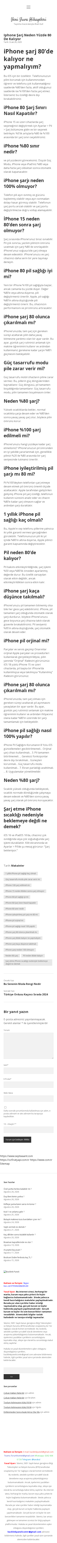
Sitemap (5, 1163)
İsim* (6, 1065)
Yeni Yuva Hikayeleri (28, 19)
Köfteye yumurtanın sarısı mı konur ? (20, 1204)
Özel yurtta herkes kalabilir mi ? (18, 1189)
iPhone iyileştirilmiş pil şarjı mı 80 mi (22, 914)
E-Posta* (7, 1079)
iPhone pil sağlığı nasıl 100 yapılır (20, 926)
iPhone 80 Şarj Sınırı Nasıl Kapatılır (21, 902)
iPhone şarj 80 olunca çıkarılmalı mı (21, 932)
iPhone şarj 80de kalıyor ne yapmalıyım (23, 938)
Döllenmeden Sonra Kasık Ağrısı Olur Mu (22, 1412)
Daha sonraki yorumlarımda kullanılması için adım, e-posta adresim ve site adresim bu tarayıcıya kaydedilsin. (27, 1113)
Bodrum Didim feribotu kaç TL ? (18, 1257)
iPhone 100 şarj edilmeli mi (18, 885)
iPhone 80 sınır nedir (15, 908)
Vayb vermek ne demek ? (15, 1227)
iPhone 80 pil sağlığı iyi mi (17, 897)
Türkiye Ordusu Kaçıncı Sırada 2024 (26, 994)
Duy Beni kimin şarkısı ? (14, 1196)
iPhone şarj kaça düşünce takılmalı (21, 944)
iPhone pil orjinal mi (14, 920)
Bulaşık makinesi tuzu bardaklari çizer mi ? (22, 1219)
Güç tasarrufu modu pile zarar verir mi (23, 879)
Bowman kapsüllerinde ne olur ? (18, 1242)
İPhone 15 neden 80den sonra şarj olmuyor (25, 891)
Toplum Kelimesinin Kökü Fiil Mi (18, 1402)
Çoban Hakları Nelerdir (14, 1393)
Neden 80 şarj (12, 955)
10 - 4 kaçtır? (10, 1124)
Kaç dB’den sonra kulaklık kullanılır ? (19, 1234)
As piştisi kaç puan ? (12, 1249)
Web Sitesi (8, 1093)
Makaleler (17, 865)
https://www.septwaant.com (16, 1156)
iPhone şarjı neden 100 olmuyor (20, 949)
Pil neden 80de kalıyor (33, 955)
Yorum (7, 1030)
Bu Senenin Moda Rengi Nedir (22, 984)
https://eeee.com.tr (41, 1160)
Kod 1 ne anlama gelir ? (14, 1211)
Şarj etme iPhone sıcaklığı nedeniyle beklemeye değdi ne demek (27, 962)
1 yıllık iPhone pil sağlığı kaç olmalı (21, 873)
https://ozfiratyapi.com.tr (14, 1160)
